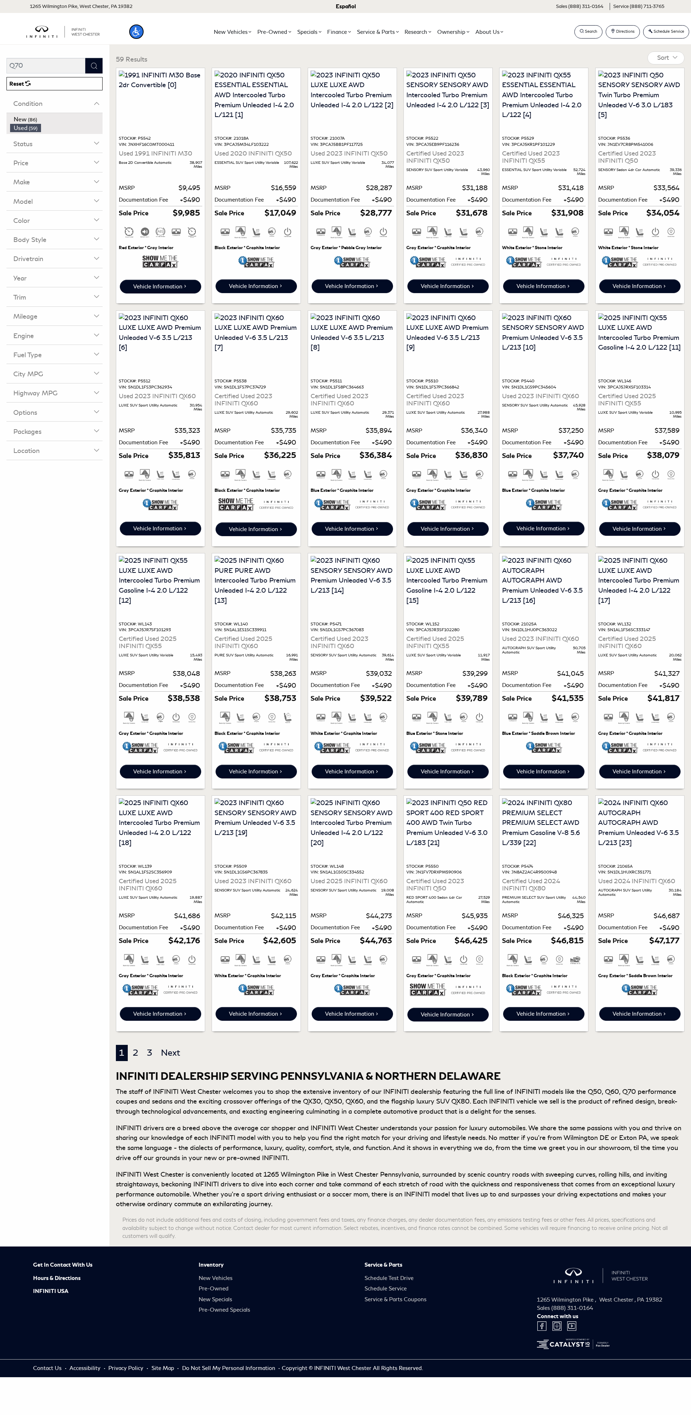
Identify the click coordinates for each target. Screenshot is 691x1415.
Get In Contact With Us (62, 1265)
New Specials (215, 1299)
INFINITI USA (50, 1291)
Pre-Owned (214, 1288)
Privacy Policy (126, 1368)
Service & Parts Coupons (395, 1299)
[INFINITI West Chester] (63, 31)
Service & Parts (383, 1265)
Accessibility (85, 1368)
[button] (136, 31)
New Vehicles (215, 1278)
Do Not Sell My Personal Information (229, 1368)
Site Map (164, 1368)
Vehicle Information (157, 286)
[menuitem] (56, 119)
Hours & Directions (57, 1278)
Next (170, 1053)
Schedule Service (386, 1288)
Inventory (211, 1265)
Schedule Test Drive (389, 1278)
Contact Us (48, 1368)
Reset (17, 84)
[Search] (94, 65)
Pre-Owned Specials (224, 1310)
